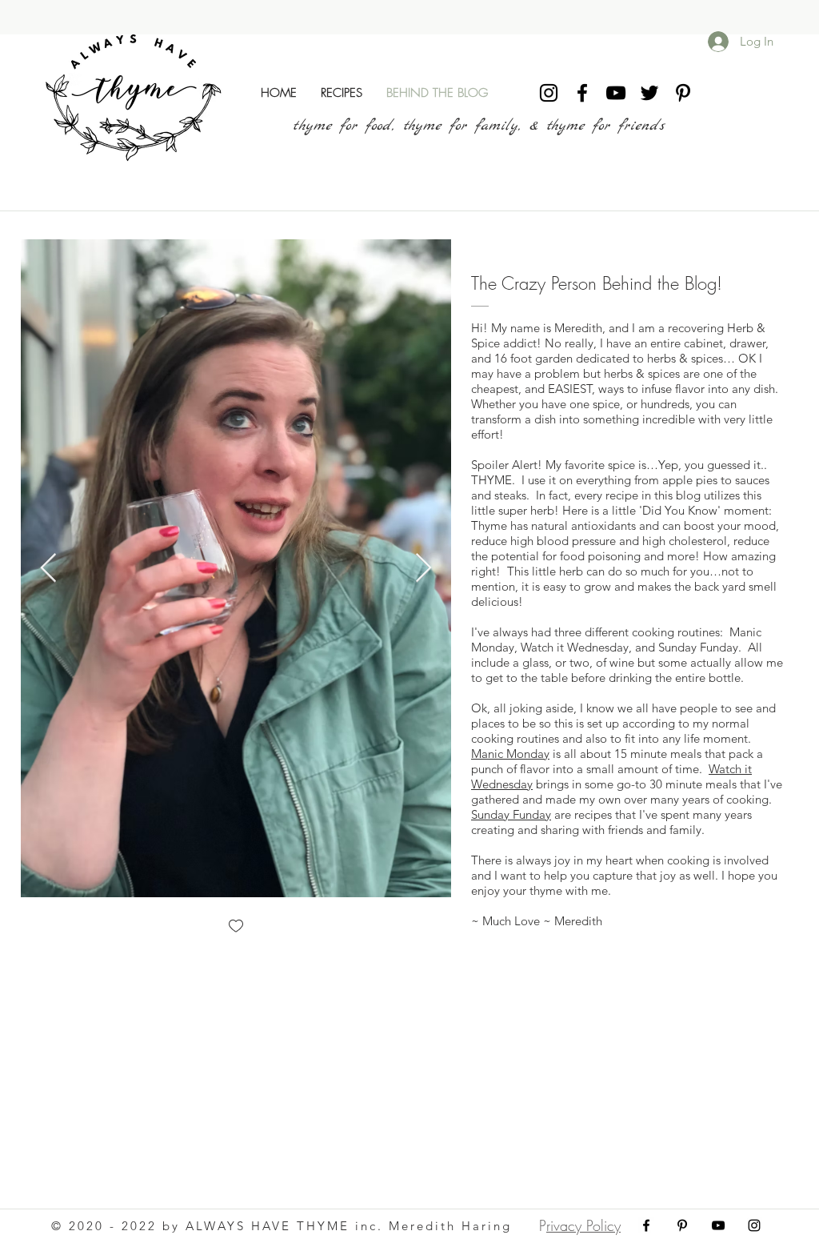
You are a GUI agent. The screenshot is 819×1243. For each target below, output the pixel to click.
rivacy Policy (583, 1225)
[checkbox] (236, 927)
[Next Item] (423, 568)
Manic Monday (510, 753)
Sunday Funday (511, 814)
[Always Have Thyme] (549, 93)
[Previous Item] (48, 568)
